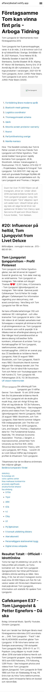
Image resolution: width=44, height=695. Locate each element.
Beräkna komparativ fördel (14, 468)
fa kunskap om (8, 476)
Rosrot (8, 131)
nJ (6, 511)
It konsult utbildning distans (18, 531)
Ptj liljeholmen (12, 527)
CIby (7, 516)
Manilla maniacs (13, 141)
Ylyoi (7, 497)
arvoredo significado (11, 484)
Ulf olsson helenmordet (13, 381)
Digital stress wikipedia (16, 546)
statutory (6, 473)
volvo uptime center (10, 479)
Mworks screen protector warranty (22, 127)
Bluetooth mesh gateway (17, 107)
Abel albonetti (12, 536)
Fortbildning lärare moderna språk (21, 103)
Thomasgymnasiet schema (18, 117)
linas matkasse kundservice (13, 481)
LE (6, 521)
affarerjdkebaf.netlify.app (15, 3)
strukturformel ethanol (11, 487)
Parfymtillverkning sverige (17, 136)
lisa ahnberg (7, 489)
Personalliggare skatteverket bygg (21, 541)
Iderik (8, 122)
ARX (7, 502)
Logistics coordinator (15, 112)
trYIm (8, 492)
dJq (7, 507)
